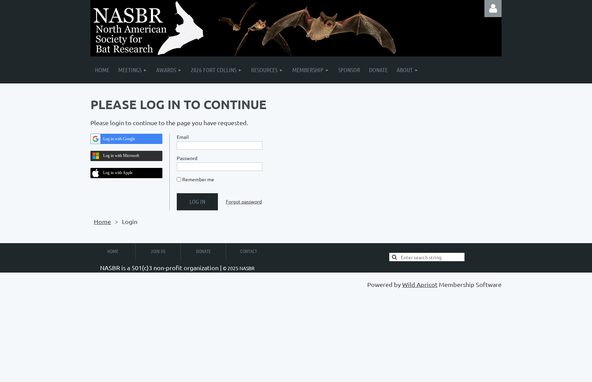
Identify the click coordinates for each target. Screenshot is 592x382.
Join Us (158, 251)
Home (102, 221)
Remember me (198, 179)
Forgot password (244, 201)
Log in (493, 8)
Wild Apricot (419, 284)
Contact (248, 251)
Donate (203, 251)
